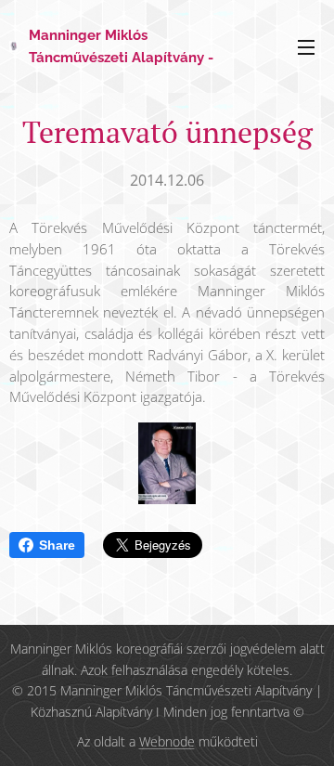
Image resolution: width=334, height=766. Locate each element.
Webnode (167, 741)
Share (57, 545)
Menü (306, 46)
